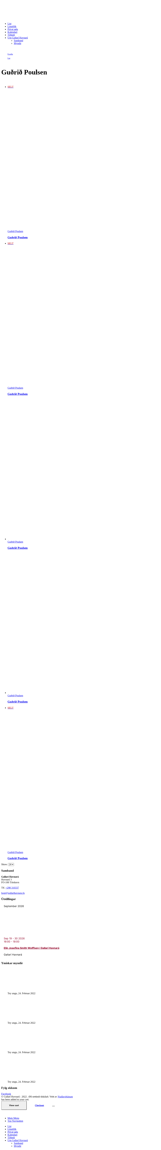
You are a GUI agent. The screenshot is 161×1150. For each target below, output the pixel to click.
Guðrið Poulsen (15, 231)
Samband (18, 40)
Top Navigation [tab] (15, 1121)
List (9, 23)
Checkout (39, 1105)
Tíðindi (11, 35)
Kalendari (12, 32)
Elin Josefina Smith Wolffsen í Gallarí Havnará (31, 948)
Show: (4, 864)
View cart (14, 1105)
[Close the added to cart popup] (53, 1106)
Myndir (17, 43)
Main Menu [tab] (13, 1118)
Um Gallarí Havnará (18, 37)
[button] (3, 1112)
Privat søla (13, 29)
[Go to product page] (84, 469)
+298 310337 (12, 887)
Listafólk (12, 26)
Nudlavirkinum (65, 1096)
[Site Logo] (37, 18)
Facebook (6, 1093)
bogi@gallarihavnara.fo (13, 893)
